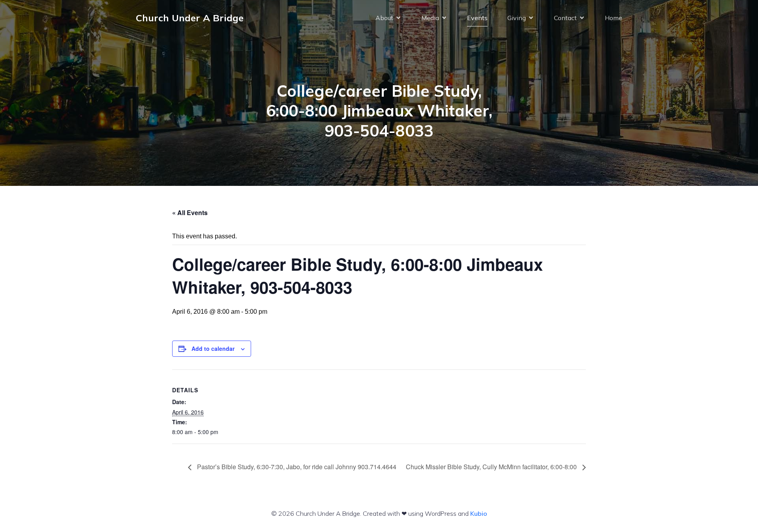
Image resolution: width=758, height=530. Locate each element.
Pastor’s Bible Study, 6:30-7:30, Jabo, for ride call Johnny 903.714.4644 (295, 466)
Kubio (478, 513)
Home (613, 18)
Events (477, 18)
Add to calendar (213, 348)
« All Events (190, 212)
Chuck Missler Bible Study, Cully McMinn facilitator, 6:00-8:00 (492, 466)
